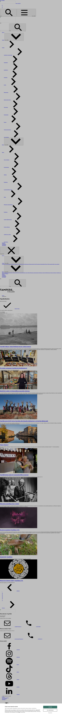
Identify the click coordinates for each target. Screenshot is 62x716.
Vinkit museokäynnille (7, 129)
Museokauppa (6, 92)
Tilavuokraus (6, 107)
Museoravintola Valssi (7, 99)
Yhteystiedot (4, 245)
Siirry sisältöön (2, 0)
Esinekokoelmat (6, 167)
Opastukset (5, 77)
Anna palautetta (6, 137)
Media (5, 197)
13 (2, 596)
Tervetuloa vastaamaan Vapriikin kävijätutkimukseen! (13, 368)
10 (2, 593)
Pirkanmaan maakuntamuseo (8, 204)
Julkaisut (5, 174)
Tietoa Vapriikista (6, 159)
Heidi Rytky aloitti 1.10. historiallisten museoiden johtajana (15, 391)
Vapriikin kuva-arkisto (7, 234)
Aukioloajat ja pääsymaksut (8, 55)
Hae (10, 30)
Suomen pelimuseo (53, 272)
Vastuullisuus (6, 273)
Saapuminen (6, 62)
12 (2, 595)
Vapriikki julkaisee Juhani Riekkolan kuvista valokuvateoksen (15, 346)
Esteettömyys (17, 264)
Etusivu (3, 32)
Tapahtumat (4, 243)
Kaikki (16, 308)
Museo (3, 144)
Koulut (23, 264)
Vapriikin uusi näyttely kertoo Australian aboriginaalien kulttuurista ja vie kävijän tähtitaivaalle (24, 421)
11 (2, 594)
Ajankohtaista (4, 244)
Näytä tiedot (50, 712)
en (2, 7)
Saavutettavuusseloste (5, 697)
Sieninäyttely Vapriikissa (6, 557)
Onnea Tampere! (4, 444)
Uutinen (18, 308)
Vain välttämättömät (50, 710)
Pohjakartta (3, 699)
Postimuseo (6, 212)
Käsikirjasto (6, 182)
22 (2, 600)
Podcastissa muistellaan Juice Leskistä (9, 503)
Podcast (5, 122)
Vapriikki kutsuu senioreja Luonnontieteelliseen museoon (14, 474)
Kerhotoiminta (6, 114)
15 (2, 597)
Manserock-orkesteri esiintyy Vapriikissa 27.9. (11, 580)
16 (2, 598)
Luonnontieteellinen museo (8, 189)
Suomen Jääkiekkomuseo (8, 219)
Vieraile (3, 47)
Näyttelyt (3, 242)
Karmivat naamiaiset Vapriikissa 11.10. (10, 530)
